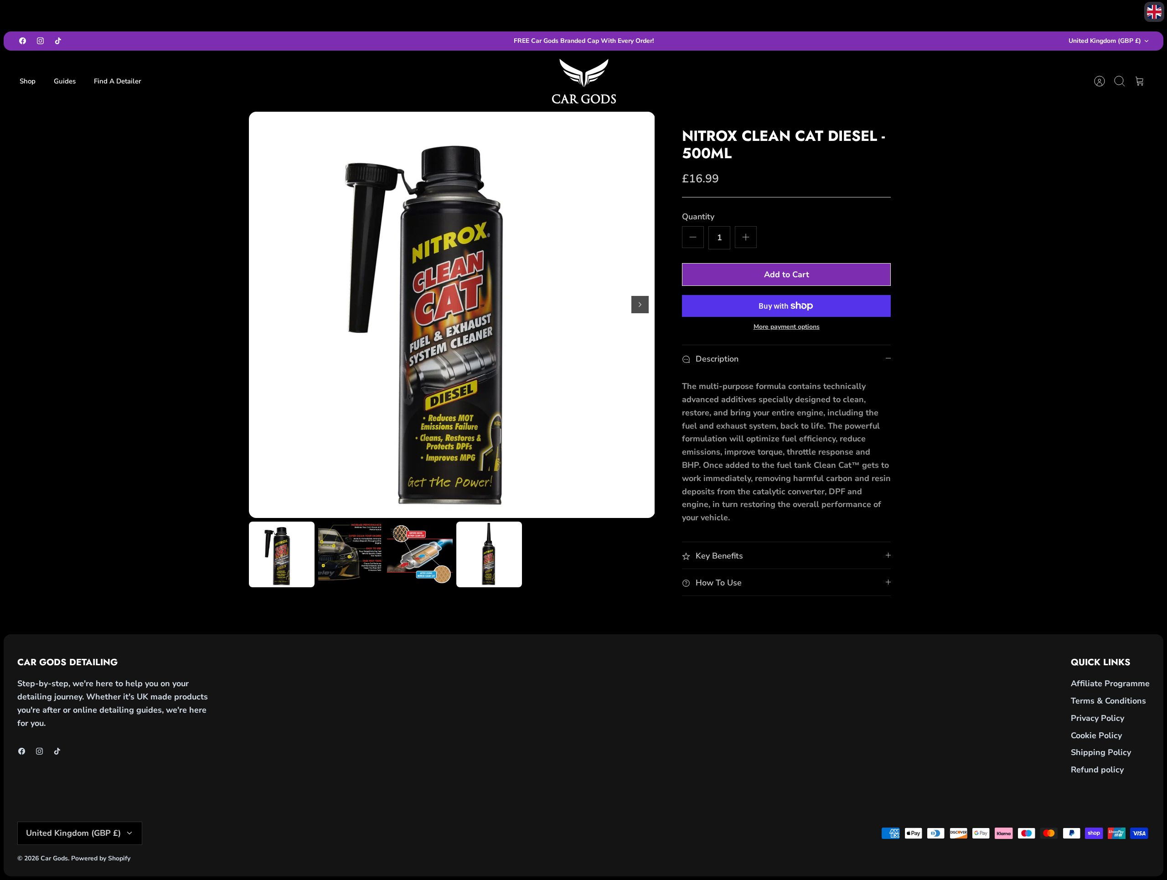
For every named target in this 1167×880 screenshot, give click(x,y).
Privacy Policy (1097, 718)
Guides (65, 81)
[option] (452, 315)
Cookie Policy (1096, 735)
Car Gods (54, 858)
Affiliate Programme (1110, 683)
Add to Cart (786, 274)
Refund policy (1097, 769)
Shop (28, 81)
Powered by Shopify (100, 858)
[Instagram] (40, 40)
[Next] (640, 305)
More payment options (787, 327)
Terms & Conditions (1108, 700)
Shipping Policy (1101, 752)
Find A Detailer (117, 81)
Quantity (698, 216)
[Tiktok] (58, 40)
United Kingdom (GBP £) (1105, 40)
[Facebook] (22, 40)
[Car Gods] (584, 81)
